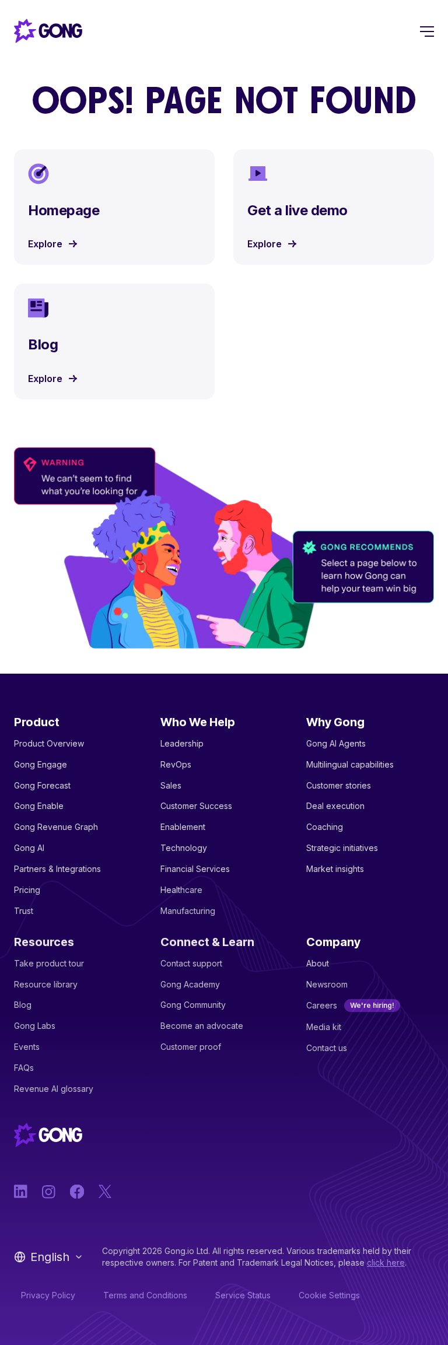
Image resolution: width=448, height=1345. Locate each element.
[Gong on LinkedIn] (21, 1192)
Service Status (243, 1295)
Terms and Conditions (145, 1295)
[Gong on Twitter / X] (105, 1192)
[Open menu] (427, 31)
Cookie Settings (329, 1295)
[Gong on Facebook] (77, 1192)
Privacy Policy (48, 1295)
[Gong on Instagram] (49, 1192)
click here (386, 1262)
